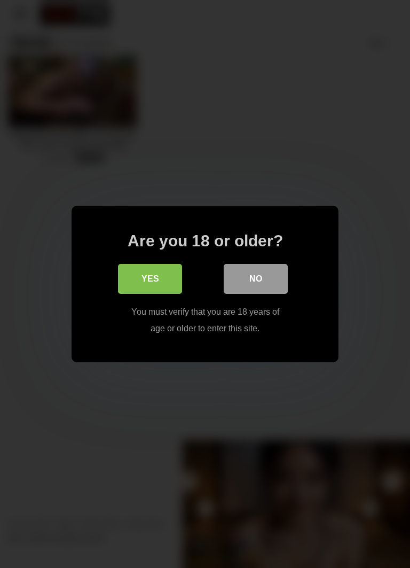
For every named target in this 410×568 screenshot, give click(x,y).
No (255, 278)
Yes (150, 278)
